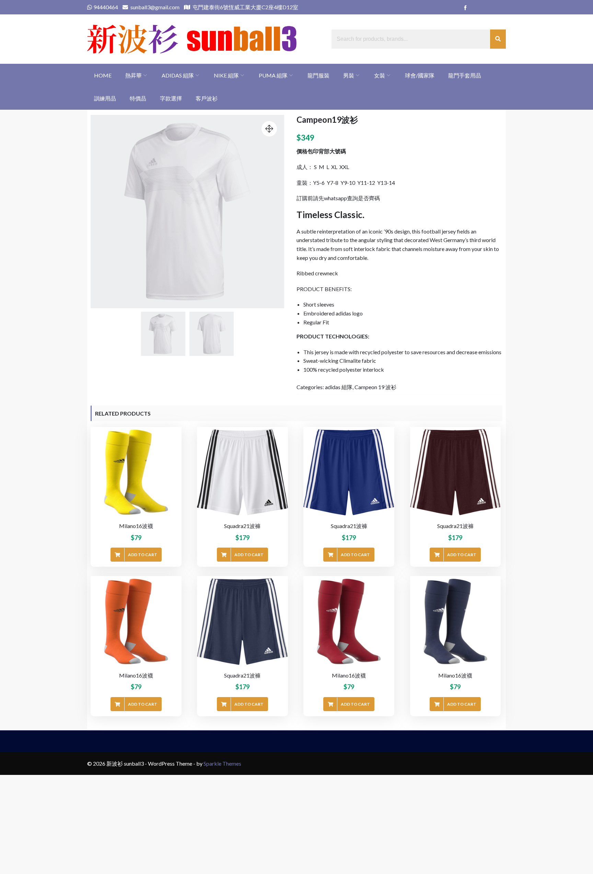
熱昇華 (133, 75)
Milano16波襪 (136, 526)
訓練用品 (105, 98)
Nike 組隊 (226, 75)
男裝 (348, 75)
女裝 (379, 75)
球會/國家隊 (419, 75)
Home (103, 75)
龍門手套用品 (464, 75)
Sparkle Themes (222, 763)
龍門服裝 (318, 75)
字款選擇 (171, 98)
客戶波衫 (207, 98)
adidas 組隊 (178, 75)
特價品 (138, 98)
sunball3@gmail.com (154, 7)
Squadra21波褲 (242, 526)
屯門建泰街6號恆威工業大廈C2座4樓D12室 (244, 7)
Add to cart (142, 554)
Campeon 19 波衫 (375, 387)
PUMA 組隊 (273, 75)
